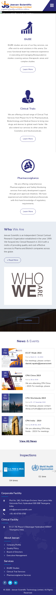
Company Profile (14, 545)
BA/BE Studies (13, 568)
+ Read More (12, 260)
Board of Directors (15, 552)
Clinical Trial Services (16, 571)
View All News (28, 441)
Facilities (28, 320)
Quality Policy (13, 548)
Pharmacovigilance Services (19, 575)
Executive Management (17, 555)
